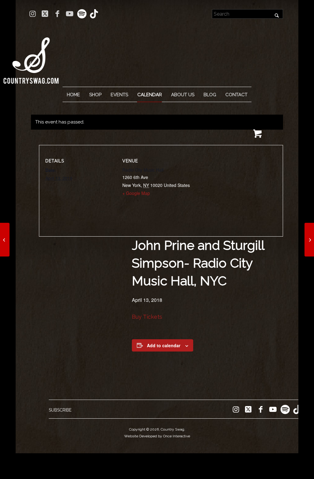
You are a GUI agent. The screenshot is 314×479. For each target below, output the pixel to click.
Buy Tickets (147, 317)
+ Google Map (136, 193)
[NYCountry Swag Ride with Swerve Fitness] (5, 240)
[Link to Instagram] (32, 13)
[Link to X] (44, 13)
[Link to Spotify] (81, 13)
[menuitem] (73, 94)
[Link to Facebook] (57, 13)
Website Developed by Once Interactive (157, 436)
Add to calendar (163, 345)
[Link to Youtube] (69, 13)
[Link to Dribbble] (94, 13)
